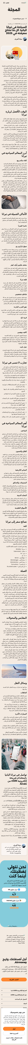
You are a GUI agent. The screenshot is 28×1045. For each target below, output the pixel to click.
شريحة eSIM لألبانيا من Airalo (16, 800)
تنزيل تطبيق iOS (12, 889)
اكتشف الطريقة (14, 979)
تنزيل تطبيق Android (13, 900)
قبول (14, 1029)
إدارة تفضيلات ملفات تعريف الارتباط (14, 1039)
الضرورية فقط (14, 1033)
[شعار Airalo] (23, 3)
